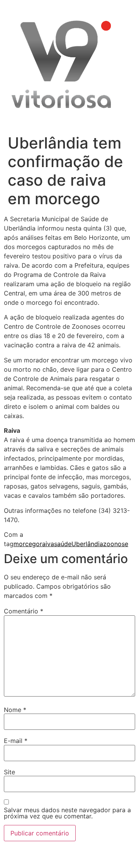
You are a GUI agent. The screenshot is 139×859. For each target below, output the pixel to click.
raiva (47, 544)
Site (9, 772)
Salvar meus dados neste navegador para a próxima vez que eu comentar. (67, 813)
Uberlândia (87, 544)
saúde (62, 544)
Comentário (23, 611)
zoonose (115, 544)
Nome (15, 710)
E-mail (15, 741)
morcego (27, 544)
